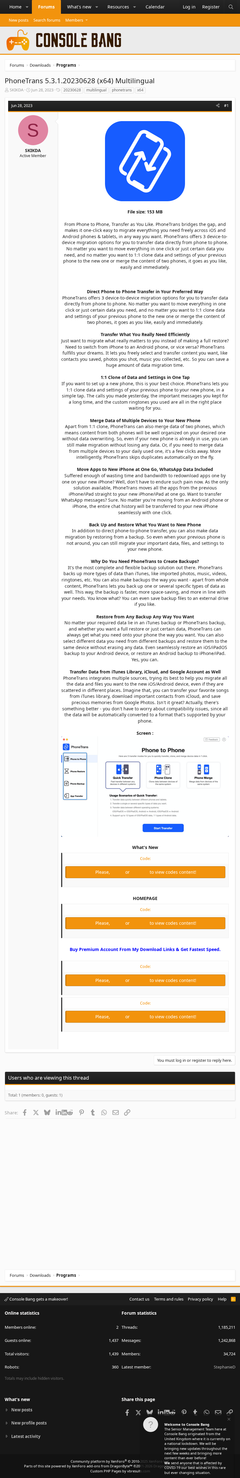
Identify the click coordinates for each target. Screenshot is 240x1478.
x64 (140, 90)
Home (15, 7)
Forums (46, 7)
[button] (27, 7)
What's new (79, 7)
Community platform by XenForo (120, 1461)
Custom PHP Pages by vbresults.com (120, 1471)
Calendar (155, 7)
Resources (118, 7)
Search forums (46, 20)
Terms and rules (168, 1299)
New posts (18, 20)
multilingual (96, 90)
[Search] (231, 7)
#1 (226, 105)
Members (74, 20)
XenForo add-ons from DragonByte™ (102, 1466)
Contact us (139, 1299)
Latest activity (25, 1436)
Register (140, 872)
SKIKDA (16, 90)
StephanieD (224, 1367)
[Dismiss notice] (228, 1420)
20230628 (72, 90)
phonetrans (122, 90)
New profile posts (29, 1423)
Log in (118, 872)
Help (222, 1299)
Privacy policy (200, 1299)
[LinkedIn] (58, 1112)
